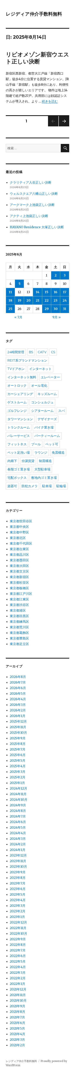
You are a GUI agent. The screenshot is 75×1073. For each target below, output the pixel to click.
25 (10, 309)
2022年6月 (18, 956)
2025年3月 (17, 772)
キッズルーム (47, 394)
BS (31, 352)
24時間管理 (15, 352)
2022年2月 (18, 978)
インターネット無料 (21, 377)
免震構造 (58, 452)
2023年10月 (18, 866)
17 (64, 292)
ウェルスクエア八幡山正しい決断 (34, 194)
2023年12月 (18, 855)
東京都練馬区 (19, 622)
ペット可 (51, 444)
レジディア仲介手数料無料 (34, 14)
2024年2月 (18, 844)
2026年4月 (18, 699)
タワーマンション (20, 419)
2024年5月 (18, 827)
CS (53, 352)
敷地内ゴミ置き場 (44, 478)
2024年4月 (18, 833)
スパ (61, 411)
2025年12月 (18, 721)
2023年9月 (18, 872)
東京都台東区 (19, 549)
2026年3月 (18, 705)
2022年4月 (18, 967)
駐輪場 (61, 486)
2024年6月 (18, 822)
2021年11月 (18, 995)
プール (36, 444)
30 (56, 309)
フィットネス (17, 444)
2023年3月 (17, 906)
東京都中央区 (19, 527)
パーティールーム (47, 436)
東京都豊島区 (19, 638)
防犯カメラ (30, 486)
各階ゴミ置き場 (18, 469)
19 (19, 300)
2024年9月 (18, 805)
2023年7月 (17, 883)
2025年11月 (18, 727)
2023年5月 (17, 894)
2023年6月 (18, 889)
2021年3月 (17, 1040)
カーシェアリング (20, 394)
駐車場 (47, 486)
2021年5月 (17, 1028)
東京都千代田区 (21, 543)
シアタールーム (42, 411)
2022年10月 (18, 933)
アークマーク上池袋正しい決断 (32, 205)
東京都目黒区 (19, 616)
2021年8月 (17, 1012)
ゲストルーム (17, 402)
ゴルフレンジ (17, 411)
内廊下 (12, 461)
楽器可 (12, 486)
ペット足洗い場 (18, 452)
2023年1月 (17, 917)
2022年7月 (18, 950)
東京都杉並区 (19, 582)
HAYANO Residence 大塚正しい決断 (37, 227)
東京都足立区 (19, 644)
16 (55, 292)
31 (64, 309)
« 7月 (18, 317)
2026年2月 (18, 710)
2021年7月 (17, 1017)
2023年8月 (18, 878)
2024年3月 (18, 839)
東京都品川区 (19, 555)
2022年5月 (18, 961)
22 (47, 300)
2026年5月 (18, 693)
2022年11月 (18, 928)
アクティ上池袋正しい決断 (29, 216)
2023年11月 (18, 861)
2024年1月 (17, 850)
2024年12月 (18, 788)
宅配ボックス (17, 478)
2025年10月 (18, 733)
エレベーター (50, 377)
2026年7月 (18, 682)
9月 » (56, 317)
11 (10, 292)
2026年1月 (17, 716)
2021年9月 (17, 1006)
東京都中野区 (19, 532)
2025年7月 (17, 749)
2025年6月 (18, 755)
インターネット (40, 369)
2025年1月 (17, 783)
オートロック (17, 385)
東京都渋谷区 (19, 605)
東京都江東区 (19, 599)
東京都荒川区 (19, 627)
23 (55, 300)
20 (28, 300)
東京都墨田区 (19, 560)
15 (46, 292)
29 (47, 309)
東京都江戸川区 (21, 594)
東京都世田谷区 (21, 521)
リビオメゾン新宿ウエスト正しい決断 (37, 58)
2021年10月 (18, 1000)
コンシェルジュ (42, 402)
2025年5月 (17, 760)
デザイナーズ (47, 419)
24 (65, 300)
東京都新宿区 (19, 577)
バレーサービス (18, 436)
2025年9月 (18, 738)
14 (37, 292)
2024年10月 (18, 800)
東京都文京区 (19, 571)
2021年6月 (17, 1023)
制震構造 (45, 461)
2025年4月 (18, 766)
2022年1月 (17, 984)
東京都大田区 (19, 566)
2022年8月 (18, 945)
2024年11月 (18, 794)
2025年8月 (18, 744)
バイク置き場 (44, 427)
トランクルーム (18, 427)
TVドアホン (16, 369)
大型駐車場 (42, 469)
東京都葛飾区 (19, 633)
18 (10, 300)
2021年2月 (17, 1045)
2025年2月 (17, 777)
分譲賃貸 (28, 461)
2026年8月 (18, 677)
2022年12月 (18, 922)
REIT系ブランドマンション (27, 360)
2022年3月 (18, 973)
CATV (42, 352)
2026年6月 (18, 688)
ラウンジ (40, 452)
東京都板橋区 (19, 588)
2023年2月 (17, 911)
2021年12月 (18, 989)
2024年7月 (18, 816)
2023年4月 (18, 900)
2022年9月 (18, 939)
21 (37, 300)
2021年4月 (17, 1034)
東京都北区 (18, 538)
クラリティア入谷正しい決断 (30, 182)
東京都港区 (18, 610)
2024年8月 (18, 811)
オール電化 (39, 385)
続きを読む (50, 101)
